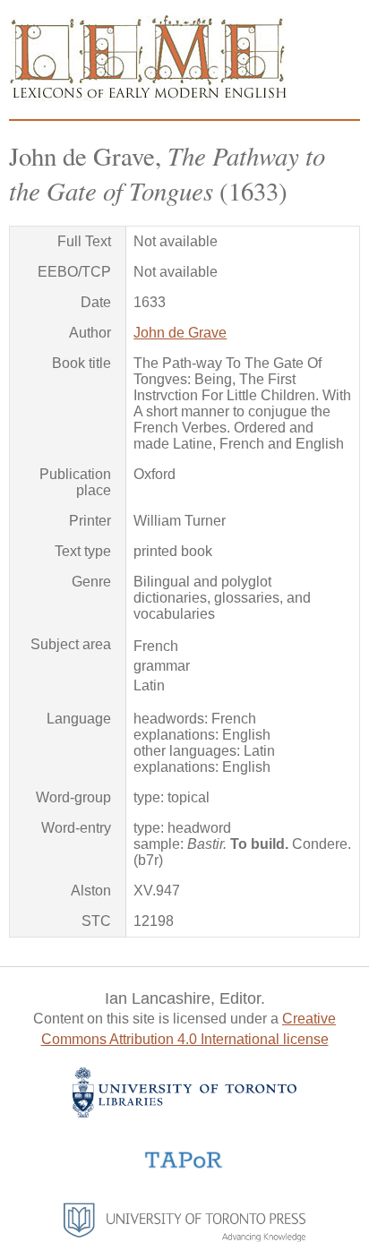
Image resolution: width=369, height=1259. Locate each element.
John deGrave (180, 332)
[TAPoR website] (184, 1166)
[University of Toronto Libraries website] (184, 1112)
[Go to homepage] (148, 96)
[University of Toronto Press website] (184, 1237)
